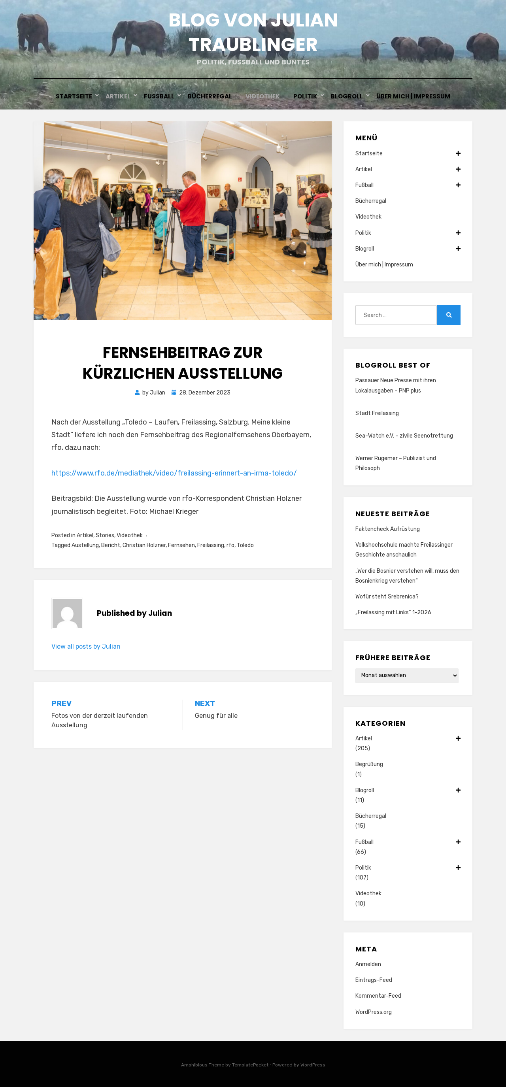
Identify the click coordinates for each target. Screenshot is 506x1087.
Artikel (118, 96)
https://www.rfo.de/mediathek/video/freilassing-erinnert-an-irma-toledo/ (174, 473)
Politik (305, 96)
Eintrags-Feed (373, 980)
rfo (230, 545)
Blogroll (347, 96)
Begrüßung (369, 764)
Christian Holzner (144, 545)
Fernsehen (181, 545)
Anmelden (368, 964)
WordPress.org (373, 1012)
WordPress (312, 1065)
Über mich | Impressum (413, 96)
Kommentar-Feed (378, 996)
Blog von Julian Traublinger (253, 32)
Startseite (74, 96)
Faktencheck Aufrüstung (387, 529)
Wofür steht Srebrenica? (387, 596)
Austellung (85, 545)
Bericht (110, 545)
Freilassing (210, 545)
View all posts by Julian (86, 646)
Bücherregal (210, 96)
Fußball (159, 96)
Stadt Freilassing (377, 413)
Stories (105, 535)
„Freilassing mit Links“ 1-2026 (393, 612)
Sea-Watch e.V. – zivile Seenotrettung (404, 435)
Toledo (245, 545)
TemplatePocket (250, 1065)
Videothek (262, 96)
